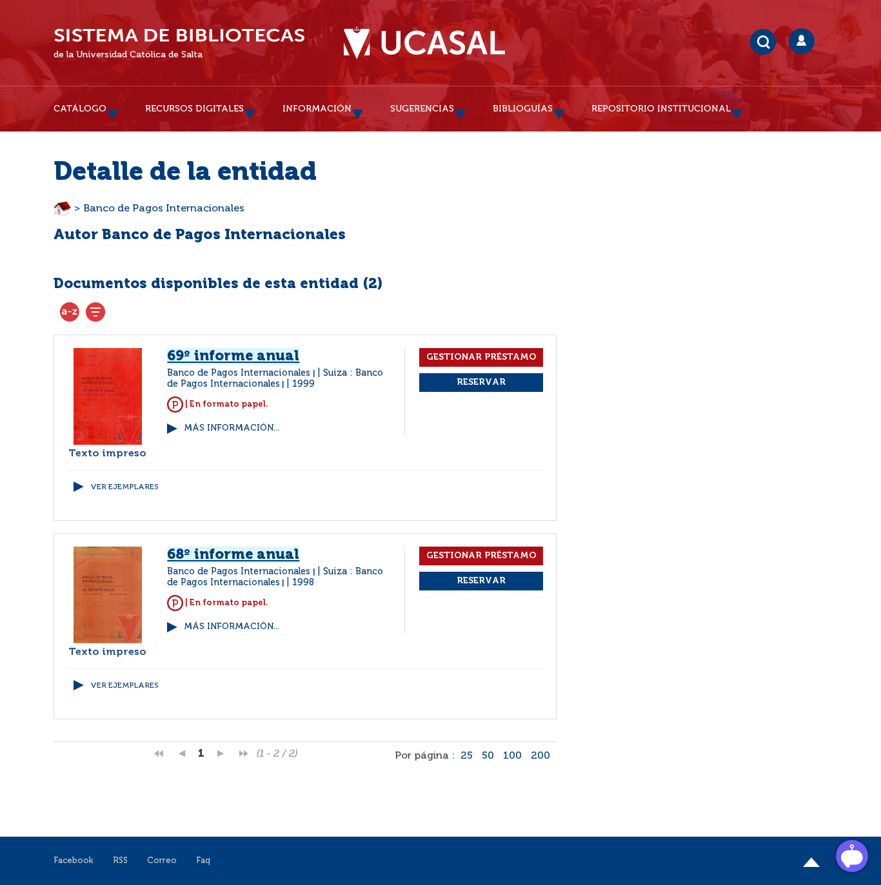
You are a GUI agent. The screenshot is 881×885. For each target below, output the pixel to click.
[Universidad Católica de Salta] (424, 43)
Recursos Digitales (194, 108)
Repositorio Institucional (661, 108)
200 (540, 756)
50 (488, 756)
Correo (162, 861)
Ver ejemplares (124, 487)
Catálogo (80, 108)
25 (466, 756)
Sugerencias (422, 108)
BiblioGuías (523, 108)
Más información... (231, 428)
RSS (120, 861)
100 (512, 756)
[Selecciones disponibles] (69, 312)
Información (316, 108)
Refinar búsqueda (95, 312)
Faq (203, 861)
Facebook (74, 861)
